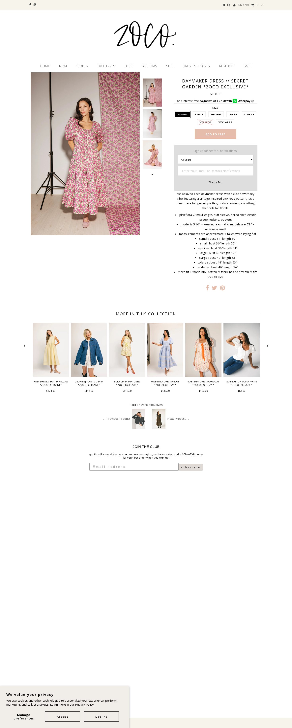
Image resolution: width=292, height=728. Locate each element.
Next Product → (178, 419)
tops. (128, 66)
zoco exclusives (152, 405)
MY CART (248, 5)
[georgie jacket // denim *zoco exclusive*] (89, 376)
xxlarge (205, 122)
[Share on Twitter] (214, 289)
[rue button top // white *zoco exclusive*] (241, 376)
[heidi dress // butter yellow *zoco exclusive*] (51, 376)
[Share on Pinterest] (222, 289)
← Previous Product (116, 419)
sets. (170, 66)
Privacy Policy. (84, 704)
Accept (62, 716)
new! (63, 66)
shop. (80, 66)
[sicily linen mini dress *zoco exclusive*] (127, 376)
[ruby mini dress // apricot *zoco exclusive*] (203, 376)
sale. (248, 66)
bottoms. (150, 66)
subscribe (191, 467)
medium (216, 114)
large (233, 114)
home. (45, 66)
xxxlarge (225, 122)
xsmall (182, 114)
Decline (101, 716)
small (199, 114)
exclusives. (106, 66)
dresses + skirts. (196, 66)
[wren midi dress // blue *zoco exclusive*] (165, 376)
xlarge (249, 114)
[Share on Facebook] (207, 289)
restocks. (227, 66)
